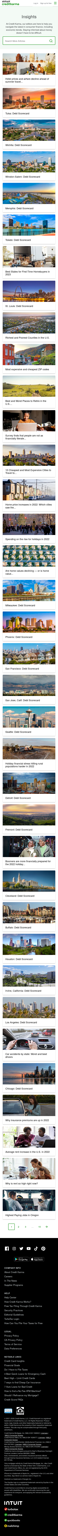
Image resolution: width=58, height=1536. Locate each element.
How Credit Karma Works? (17, 1301)
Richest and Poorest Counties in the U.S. (27, 337)
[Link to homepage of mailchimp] (29, 1525)
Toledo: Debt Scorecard (18, 240)
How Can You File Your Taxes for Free (23, 1323)
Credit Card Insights (14, 1361)
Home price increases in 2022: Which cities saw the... (28, 506)
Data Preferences (13, 1348)
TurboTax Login (11, 1318)
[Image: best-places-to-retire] (29, 386)
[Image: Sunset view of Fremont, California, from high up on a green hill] (29, 814)
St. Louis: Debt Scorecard (19, 306)
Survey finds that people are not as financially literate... (24, 437)
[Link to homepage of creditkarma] (29, 1514)
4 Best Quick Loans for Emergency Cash (25, 1373)
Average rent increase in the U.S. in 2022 (27, 1151)
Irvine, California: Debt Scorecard (23, 990)
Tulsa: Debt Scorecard (17, 113)
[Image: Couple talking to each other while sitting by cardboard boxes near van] (29, 256)
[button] (55, 3)
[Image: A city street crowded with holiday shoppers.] (29, 524)
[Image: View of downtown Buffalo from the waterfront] (29, 912)
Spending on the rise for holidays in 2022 (27, 539)
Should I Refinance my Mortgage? (21, 1395)
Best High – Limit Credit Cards (19, 1378)
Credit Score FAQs (13, 1399)
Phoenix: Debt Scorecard (18, 637)
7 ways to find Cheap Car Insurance (22, 1382)
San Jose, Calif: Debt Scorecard (22, 700)
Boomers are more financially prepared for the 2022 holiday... (28, 862)
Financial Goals (12, 1365)
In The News (10, 1280)
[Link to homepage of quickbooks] (29, 1520)
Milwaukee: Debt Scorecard (20, 605)
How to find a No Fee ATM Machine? (22, 1391)
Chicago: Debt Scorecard (19, 1088)
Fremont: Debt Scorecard (18, 829)
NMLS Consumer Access (14, 1435)
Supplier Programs (13, 1285)
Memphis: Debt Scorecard (19, 208)
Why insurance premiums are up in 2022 (27, 1120)
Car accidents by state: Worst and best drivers (26, 1055)
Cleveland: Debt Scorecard (19, 895)
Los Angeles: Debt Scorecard (21, 1022)
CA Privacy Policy (13, 1340)
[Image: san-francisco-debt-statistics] (29, 653)
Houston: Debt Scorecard (19, 959)
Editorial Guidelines (14, 1314)
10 (40, 1227)
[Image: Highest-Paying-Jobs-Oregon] (29, 1200)
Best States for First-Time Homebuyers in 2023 (27, 273)
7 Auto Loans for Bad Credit (18, 1386)
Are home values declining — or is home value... (27, 572)
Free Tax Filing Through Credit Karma (23, 1306)
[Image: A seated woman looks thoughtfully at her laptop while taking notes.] (29, 420)
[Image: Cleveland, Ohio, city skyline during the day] (29, 881)
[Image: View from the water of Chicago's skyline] (29, 1073)
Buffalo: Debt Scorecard (18, 927)
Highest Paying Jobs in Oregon (22, 1215)
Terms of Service (13, 1344)
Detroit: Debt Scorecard (18, 798)
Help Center (10, 1297)
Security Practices (13, 1310)
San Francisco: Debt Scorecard (22, 668)
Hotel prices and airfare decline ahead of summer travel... (27, 80)
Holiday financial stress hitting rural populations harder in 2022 (24, 765)
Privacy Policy (11, 1335)
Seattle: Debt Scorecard (18, 731)
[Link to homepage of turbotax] (29, 1509)
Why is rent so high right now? (21, 1183)
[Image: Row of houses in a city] (29, 489)
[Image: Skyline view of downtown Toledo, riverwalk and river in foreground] (29, 225)
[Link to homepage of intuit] (29, 1503)
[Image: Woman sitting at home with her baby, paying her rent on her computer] (29, 1168)
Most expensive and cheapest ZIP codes (27, 369)
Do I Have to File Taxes (16, 1369)
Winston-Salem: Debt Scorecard (22, 176)
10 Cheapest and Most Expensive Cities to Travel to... (28, 471)
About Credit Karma (14, 1272)
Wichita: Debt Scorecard (18, 145)
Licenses (44, 1433)
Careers (8, 1276)
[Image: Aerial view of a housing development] (29, 555)
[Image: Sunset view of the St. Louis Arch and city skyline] (29, 291)
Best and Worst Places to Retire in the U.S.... (25, 402)
